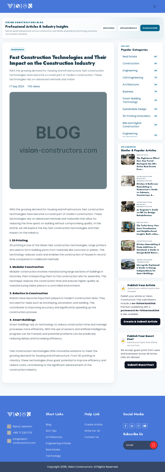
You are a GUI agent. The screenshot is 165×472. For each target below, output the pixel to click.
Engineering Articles (58, 443)
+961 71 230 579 (22, 433)
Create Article (150, 28)
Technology (53, 456)
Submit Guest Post (140, 365)
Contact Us (91, 437)
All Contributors (128, 28)
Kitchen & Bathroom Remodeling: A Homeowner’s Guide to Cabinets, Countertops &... (147, 190)
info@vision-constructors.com (24, 441)
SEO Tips (51, 431)
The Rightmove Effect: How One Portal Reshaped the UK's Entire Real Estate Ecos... (148, 164)
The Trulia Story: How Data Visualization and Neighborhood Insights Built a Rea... (148, 229)
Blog (48, 424)
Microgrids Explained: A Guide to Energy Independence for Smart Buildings (148, 269)
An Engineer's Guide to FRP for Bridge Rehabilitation (147, 213)
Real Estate (17, 49)
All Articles (108, 28)
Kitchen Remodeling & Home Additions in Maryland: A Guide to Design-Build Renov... (148, 248)
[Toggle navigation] (154, 6)
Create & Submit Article (140, 321)
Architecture (54, 437)
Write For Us (92, 431)
